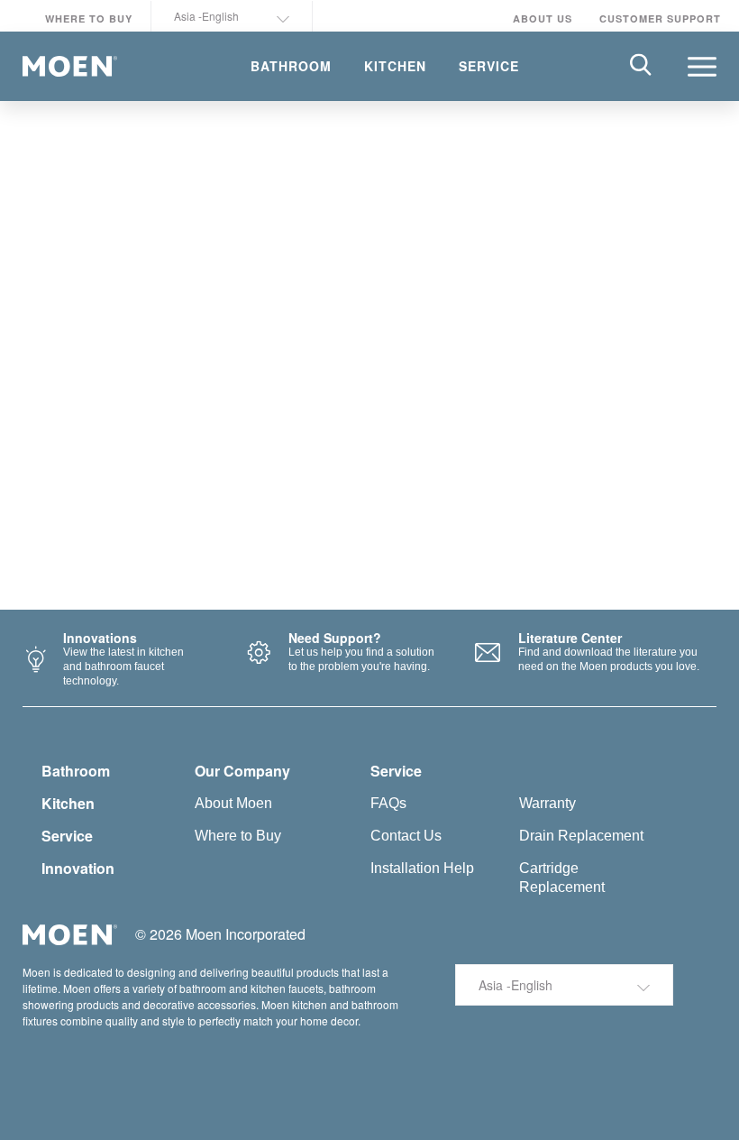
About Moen (233, 803)
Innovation (77, 868)
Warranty (547, 803)
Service (67, 835)
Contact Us (406, 835)
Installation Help (422, 868)
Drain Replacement (581, 835)
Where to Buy (88, 18)
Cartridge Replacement (562, 877)
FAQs (388, 803)
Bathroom (75, 770)
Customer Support (660, 18)
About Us (542, 18)
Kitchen (68, 803)
